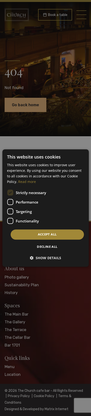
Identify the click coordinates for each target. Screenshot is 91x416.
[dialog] (45, 208)
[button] (45, 258)
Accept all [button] (47, 234)
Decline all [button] (47, 246)
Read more (27, 181)
